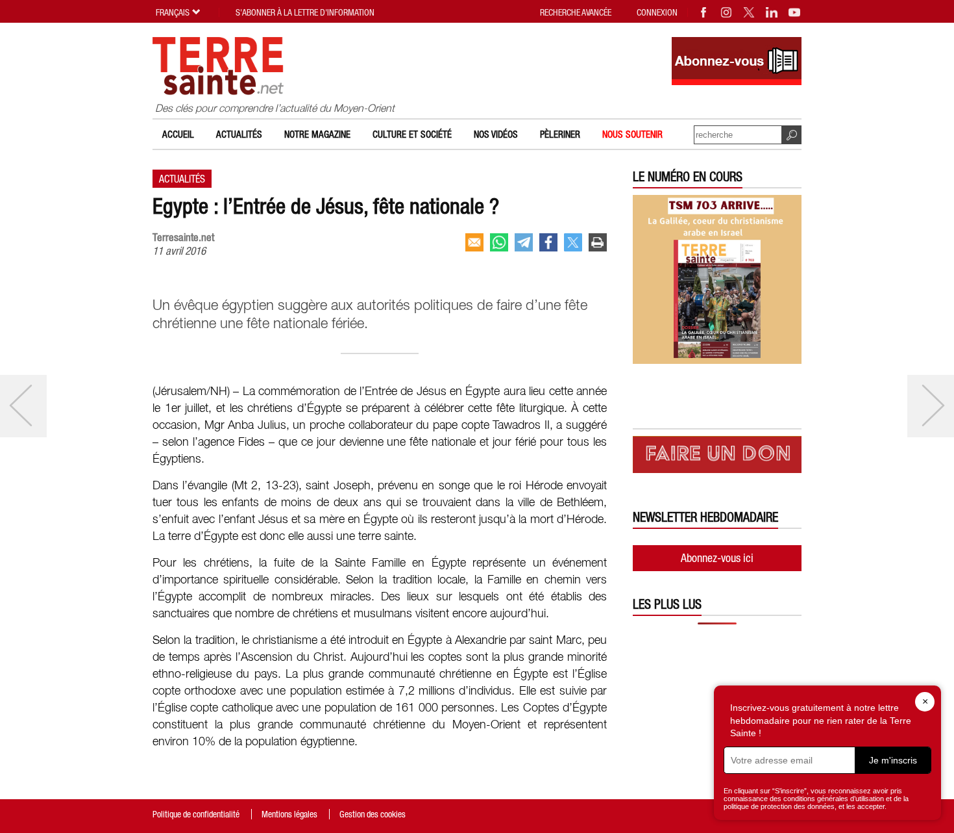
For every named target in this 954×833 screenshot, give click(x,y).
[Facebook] (704, 12)
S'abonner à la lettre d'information (305, 12)
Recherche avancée (575, 12)
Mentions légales (289, 814)
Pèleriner (560, 134)
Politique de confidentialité (196, 814)
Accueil (178, 134)
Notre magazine (317, 134)
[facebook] (548, 242)
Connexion (657, 12)
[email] (474, 242)
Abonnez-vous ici (717, 558)
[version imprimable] (598, 242)
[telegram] (524, 242)
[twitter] (573, 242)
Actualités (239, 134)
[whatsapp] (499, 242)
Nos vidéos (496, 134)
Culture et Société (412, 134)
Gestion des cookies (372, 814)
